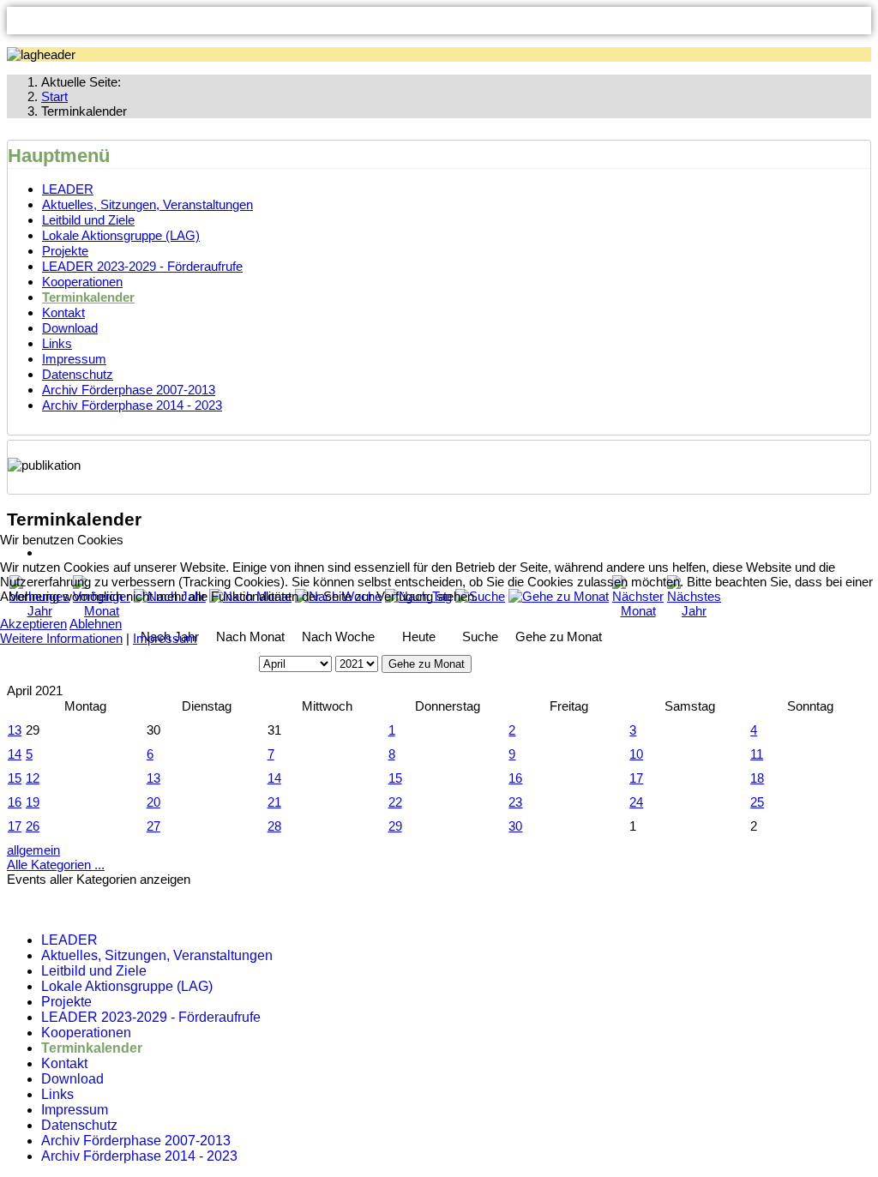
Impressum (165, 638)
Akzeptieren (33, 623)
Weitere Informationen (61, 638)
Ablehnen (95, 623)
